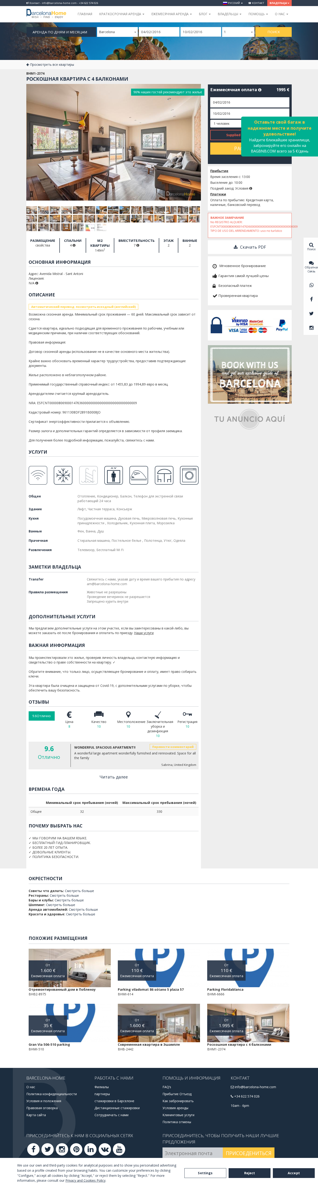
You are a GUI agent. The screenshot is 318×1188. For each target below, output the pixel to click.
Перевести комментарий (173, 747)
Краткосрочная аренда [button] (120, 14)
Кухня (34, 518)
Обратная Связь (311, 269)
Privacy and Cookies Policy (85, 1180)
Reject (249, 1173)
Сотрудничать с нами (112, 1115)
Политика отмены (176, 1122)
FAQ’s (166, 1087)
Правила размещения (48, 592)
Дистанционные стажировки (117, 1108)
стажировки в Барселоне (114, 1101)
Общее (35, 496)
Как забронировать (178, 1101)
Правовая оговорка (42, 1108)
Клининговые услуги (178, 1115)
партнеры (102, 1094)
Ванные (35, 531)
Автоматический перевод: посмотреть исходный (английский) (83, 307)
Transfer (36, 579)
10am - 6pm (240, 1105)
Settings (205, 1173)
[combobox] (117, 32)
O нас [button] (280, 14)
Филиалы (102, 1087)
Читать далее (114, 777)
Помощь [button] (257, 14)
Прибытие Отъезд (177, 1094)
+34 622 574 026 (246, 1096)
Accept (294, 1173)
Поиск (273, 31)
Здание (35, 509)
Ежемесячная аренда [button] (170, 14)
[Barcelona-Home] (46, 10)
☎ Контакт (256, 3)
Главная (85, 14)
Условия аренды (175, 1108)
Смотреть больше (79, 891)
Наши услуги (144, 633)
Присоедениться (248, 1153)
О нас (30, 1087)
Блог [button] (203, 14)
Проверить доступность (233, 158)
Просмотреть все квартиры (51, 64)
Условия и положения (43, 1101)
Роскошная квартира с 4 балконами (77, 79)
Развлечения (40, 550)
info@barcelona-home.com (255, 1087)
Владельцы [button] (278, 3)
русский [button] (233, 3)
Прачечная (38, 540)
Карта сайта (36, 1115)
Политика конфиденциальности (51, 1094)
